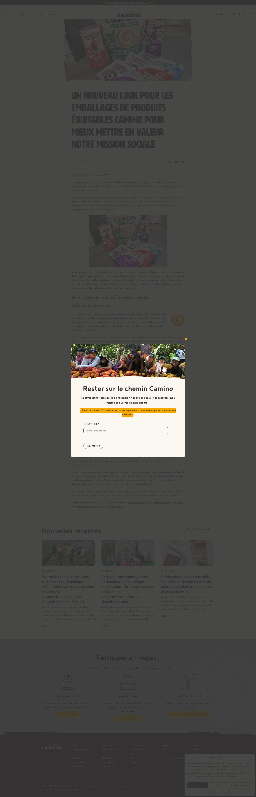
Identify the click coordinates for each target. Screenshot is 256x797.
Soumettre (93, 446)
